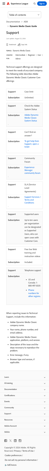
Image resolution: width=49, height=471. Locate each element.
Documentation (13, 21)
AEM (26, 21)
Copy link (24, 44)
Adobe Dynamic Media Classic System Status (31, 117)
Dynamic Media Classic (21, 50)
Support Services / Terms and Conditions (32, 200)
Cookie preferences (13, 455)
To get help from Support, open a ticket (31, 144)
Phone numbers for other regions (34, 293)
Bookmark (12, 44)
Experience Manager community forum (32, 170)
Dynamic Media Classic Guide (23, 26)
